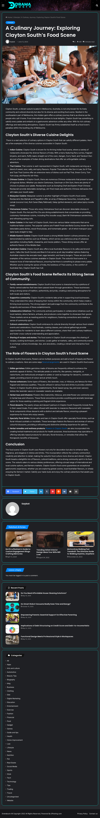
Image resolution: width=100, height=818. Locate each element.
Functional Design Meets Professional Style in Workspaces (47, 636)
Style (9, 774)
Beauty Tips (11, 676)
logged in (19, 575)
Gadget (10, 725)
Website (10, 800)
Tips (8, 785)
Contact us (93, 814)
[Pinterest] (52, 491)
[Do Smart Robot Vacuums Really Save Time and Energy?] (12, 607)
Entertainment (12, 706)
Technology (11, 782)
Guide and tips (12, 732)
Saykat (12, 42)
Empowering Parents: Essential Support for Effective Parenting (49, 615)
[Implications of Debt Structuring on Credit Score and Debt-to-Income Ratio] (12, 629)
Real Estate (11, 763)
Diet (8, 695)
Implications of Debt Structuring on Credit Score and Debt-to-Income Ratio (55, 625)
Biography (11, 680)
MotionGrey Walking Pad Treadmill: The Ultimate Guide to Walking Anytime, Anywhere (80, 551)
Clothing (10, 691)
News (9, 751)
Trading (10, 789)
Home (9, 17)
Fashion (10, 714)
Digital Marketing (13, 698)
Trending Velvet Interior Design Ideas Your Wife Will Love (48, 552)
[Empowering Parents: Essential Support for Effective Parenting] (12, 618)
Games (10, 729)
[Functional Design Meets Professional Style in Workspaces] (12, 639)
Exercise (10, 710)
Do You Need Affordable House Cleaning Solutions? (44, 593)
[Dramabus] (19, 5)
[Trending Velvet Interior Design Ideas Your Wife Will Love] (50, 539)
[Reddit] (58, 491)
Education (11, 702)
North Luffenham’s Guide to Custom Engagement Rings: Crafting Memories (18, 551)
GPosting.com (56, 814)
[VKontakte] (64, 491)
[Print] (76, 491)
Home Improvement (15, 740)
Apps (9, 664)
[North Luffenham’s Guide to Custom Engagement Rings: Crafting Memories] (19, 539)
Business (10, 687)
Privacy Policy (82, 814)
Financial (10, 717)
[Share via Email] (70, 491)
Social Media (12, 766)
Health (9, 736)
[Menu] (3, 6)
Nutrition (10, 755)
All (8, 661)
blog (8, 683)
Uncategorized (13, 797)
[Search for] (97, 6)
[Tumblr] (46, 491)
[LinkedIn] (41, 491)
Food (9, 721)
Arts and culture (13, 668)
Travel (9, 793)
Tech (9, 778)
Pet (8, 759)
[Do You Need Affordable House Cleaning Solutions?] (12, 596)
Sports (9, 770)
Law (8, 744)
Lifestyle (16, 17)
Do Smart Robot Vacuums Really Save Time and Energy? (46, 604)
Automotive (11, 672)
